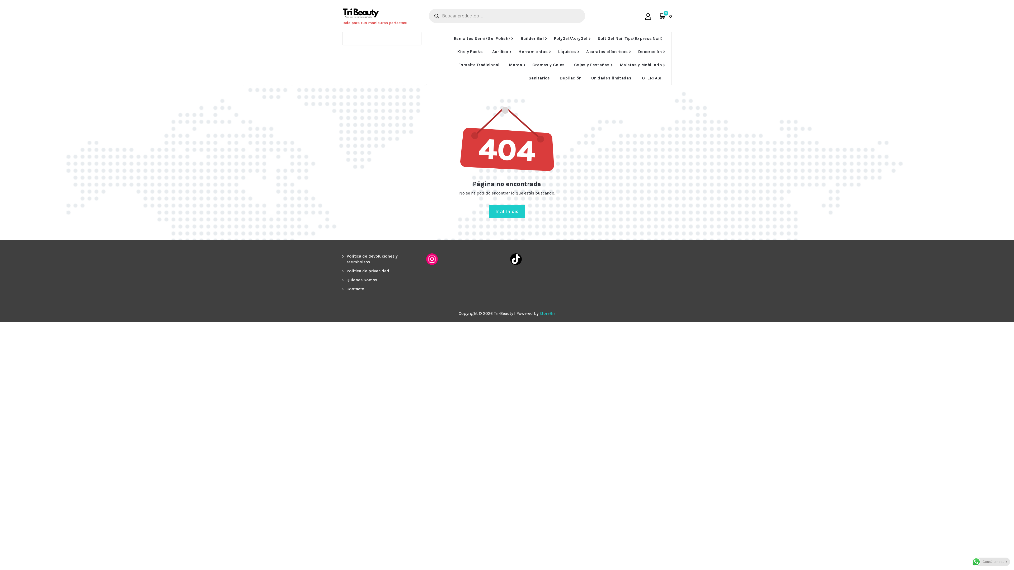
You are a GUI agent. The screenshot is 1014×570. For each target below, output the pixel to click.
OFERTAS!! (652, 77)
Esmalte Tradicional (479, 64)
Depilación (571, 77)
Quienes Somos (361, 279)
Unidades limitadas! (612, 77)
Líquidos (567, 51)
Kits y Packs (470, 51)
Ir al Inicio (507, 211)
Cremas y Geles (548, 64)
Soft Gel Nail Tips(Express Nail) (630, 38)
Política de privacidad (367, 270)
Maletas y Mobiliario (641, 64)
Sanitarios (539, 77)
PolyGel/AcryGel (571, 38)
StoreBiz (547, 313)
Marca (515, 64)
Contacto (355, 288)
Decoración (650, 51)
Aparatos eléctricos (607, 51)
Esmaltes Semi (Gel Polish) (482, 38)
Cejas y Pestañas (591, 64)
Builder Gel (532, 38)
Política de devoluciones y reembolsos (372, 259)
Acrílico (500, 51)
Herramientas (533, 51)
